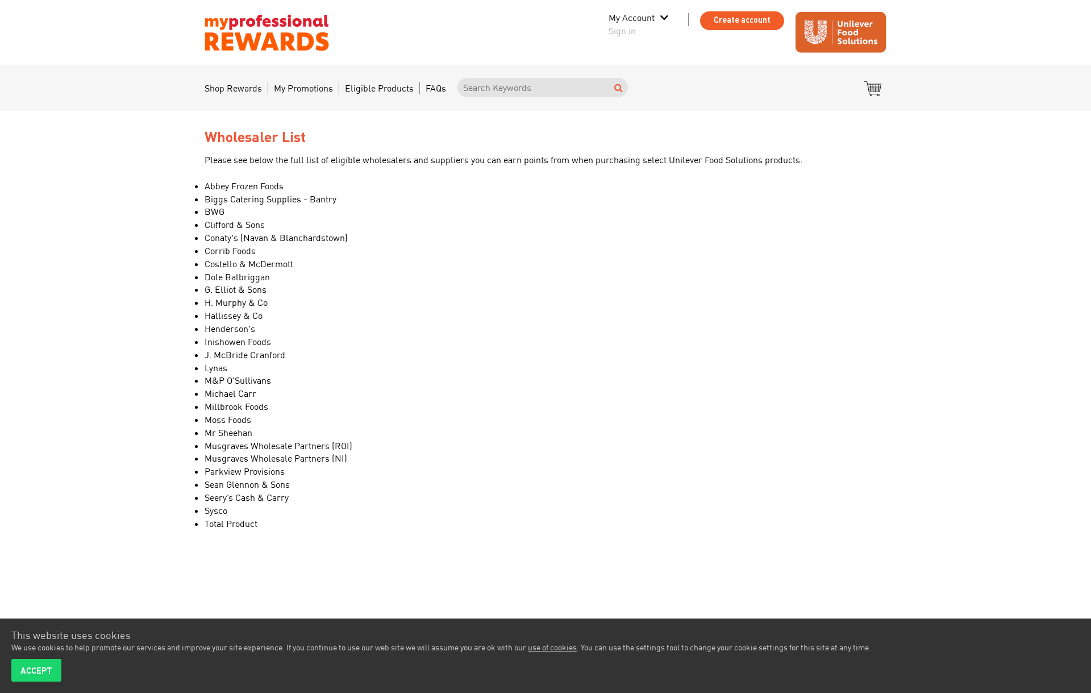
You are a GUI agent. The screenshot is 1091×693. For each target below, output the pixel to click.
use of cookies (552, 647)
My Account (632, 17)
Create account (742, 19)
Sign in (622, 30)
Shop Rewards (233, 88)
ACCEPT (36, 670)
